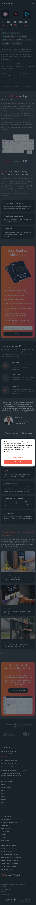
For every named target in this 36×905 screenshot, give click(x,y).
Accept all (18, 462)
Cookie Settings (18, 457)
